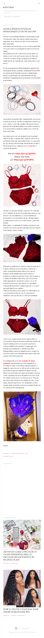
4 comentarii (14, 563)
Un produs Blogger (23, 628)
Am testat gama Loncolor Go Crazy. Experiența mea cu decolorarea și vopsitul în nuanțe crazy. (20, 555)
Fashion (11, 456)
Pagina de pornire (12, 16)
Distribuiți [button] (6, 453)
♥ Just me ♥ (8, 7)
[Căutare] (39, 3)
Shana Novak (31, 632)
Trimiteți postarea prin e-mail (19, 453)
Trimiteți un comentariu (18, 615)
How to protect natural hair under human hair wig (20, 610)
